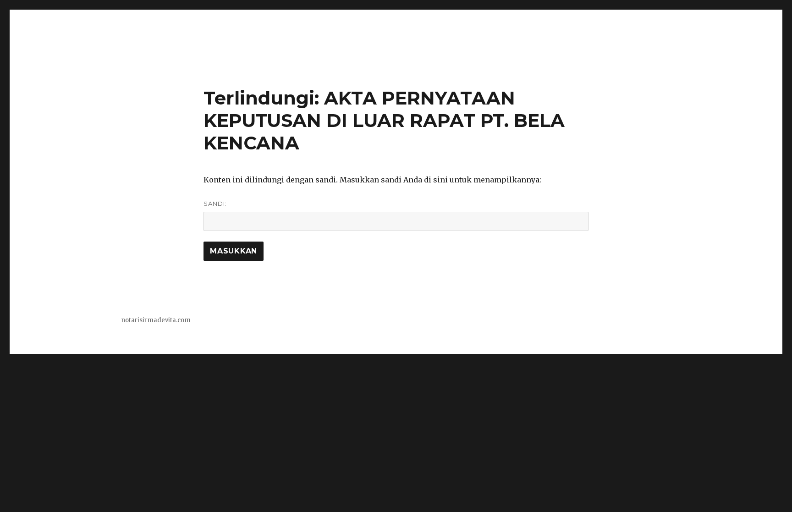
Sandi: (215, 203)
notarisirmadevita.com (156, 320)
